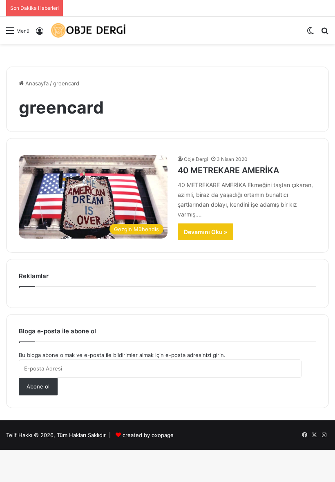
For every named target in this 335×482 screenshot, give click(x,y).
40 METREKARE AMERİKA (228, 170)
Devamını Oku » (205, 231)
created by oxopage (148, 435)
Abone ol (38, 386)
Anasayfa (36, 83)
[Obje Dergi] (88, 30)
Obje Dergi (196, 159)
